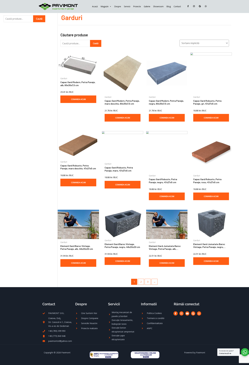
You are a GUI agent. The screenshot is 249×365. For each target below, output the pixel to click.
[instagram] (194, 6)
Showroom (158, 6)
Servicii (127, 6)
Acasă (95, 6)
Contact (177, 6)
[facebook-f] (188, 6)
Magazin (105, 6)
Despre (117, 6)
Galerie (147, 6)
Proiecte (137, 6)
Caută (39, 18)
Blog (168, 6)
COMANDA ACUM (78, 99)
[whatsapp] (206, 6)
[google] (200, 6)
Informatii (149, 304)
